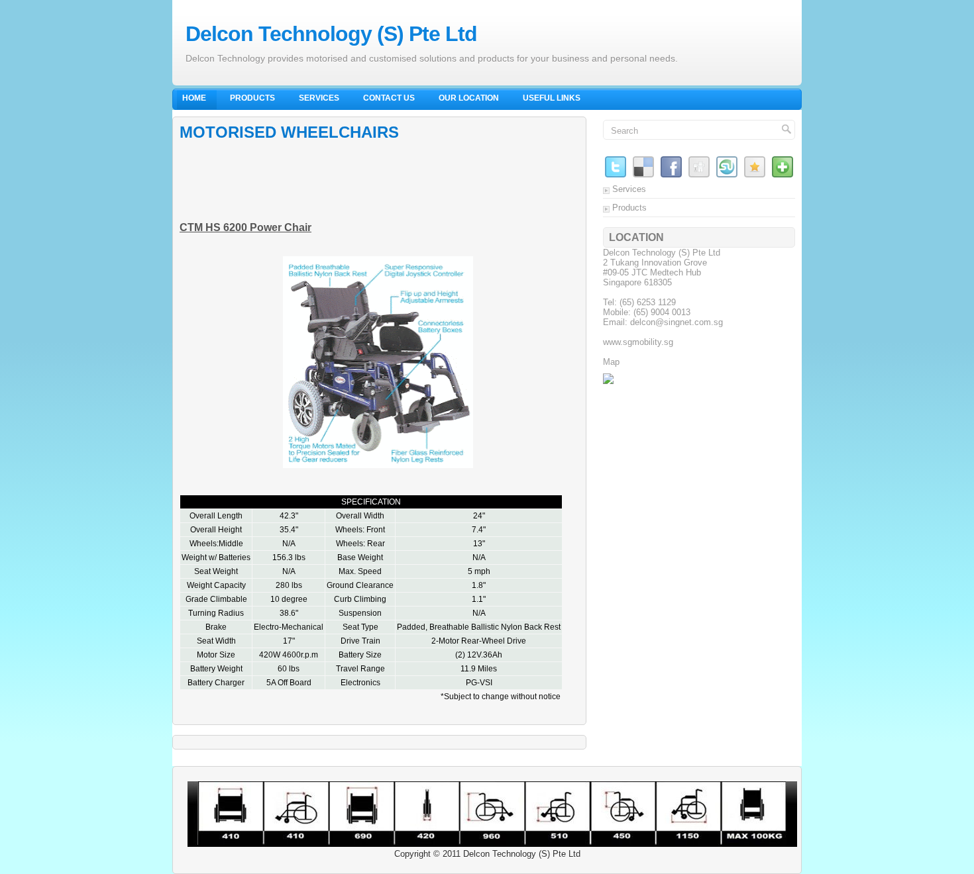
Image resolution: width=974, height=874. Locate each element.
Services (319, 98)
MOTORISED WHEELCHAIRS (289, 132)
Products (252, 98)
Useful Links (551, 98)
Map (611, 362)
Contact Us (389, 98)
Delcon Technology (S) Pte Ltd (331, 34)
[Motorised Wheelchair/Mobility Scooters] (608, 381)
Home (194, 98)
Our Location (469, 98)
